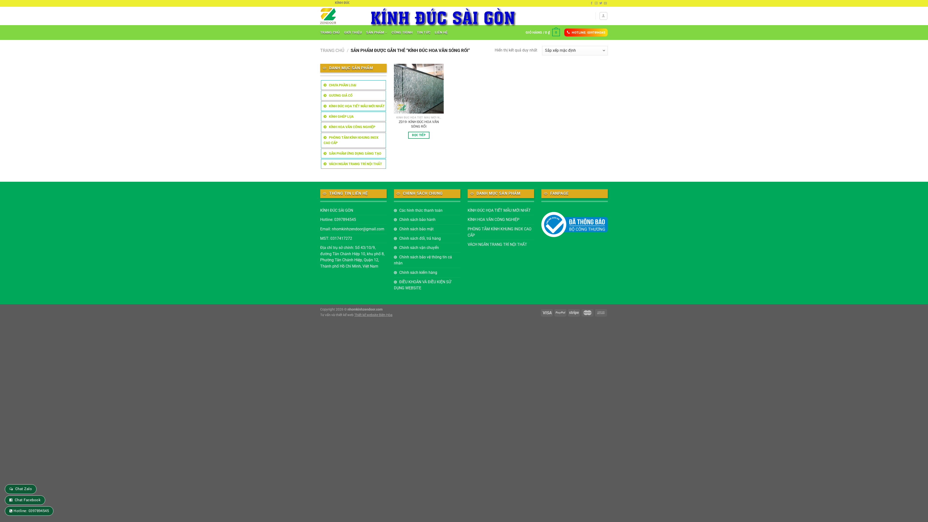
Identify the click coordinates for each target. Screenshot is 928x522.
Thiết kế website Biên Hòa (373, 315)
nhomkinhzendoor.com (365, 309)
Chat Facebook (28, 500)
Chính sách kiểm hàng (418, 272)
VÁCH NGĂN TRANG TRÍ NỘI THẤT (355, 164)
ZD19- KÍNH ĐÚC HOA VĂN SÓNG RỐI (419, 124)
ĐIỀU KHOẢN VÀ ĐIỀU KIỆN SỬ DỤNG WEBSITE (422, 285)
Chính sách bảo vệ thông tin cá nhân (423, 260)
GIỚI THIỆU (353, 32)
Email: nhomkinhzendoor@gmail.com (352, 229)
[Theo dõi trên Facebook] (591, 3)
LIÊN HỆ (441, 32)
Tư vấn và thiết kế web (337, 315)
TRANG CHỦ (330, 32)
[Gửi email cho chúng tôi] (605, 3)
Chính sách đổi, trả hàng (420, 238)
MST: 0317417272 (336, 238)
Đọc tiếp (419, 135)
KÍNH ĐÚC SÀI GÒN (336, 210)
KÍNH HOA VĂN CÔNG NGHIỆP (352, 127)
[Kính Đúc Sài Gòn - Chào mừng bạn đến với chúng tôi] (341, 16)
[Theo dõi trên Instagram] (596, 3)
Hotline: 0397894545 (338, 219)
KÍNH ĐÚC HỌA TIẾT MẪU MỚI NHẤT (357, 106)
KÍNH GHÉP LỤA (341, 116)
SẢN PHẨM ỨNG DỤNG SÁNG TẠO (355, 153)
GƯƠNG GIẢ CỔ (341, 95)
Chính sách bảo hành (417, 219)
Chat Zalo (23, 489)
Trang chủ (332, 50)
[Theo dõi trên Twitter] (600, 3)
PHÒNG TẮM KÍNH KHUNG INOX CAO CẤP (351, 140)
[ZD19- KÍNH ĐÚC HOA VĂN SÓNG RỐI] (419, 89)
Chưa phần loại (342, 85)
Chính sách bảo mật (416, 229)
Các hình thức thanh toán (420, 210)
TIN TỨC (423, 32)
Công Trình (402, 32)
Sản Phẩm (375, 32)
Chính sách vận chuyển (419, 247)
